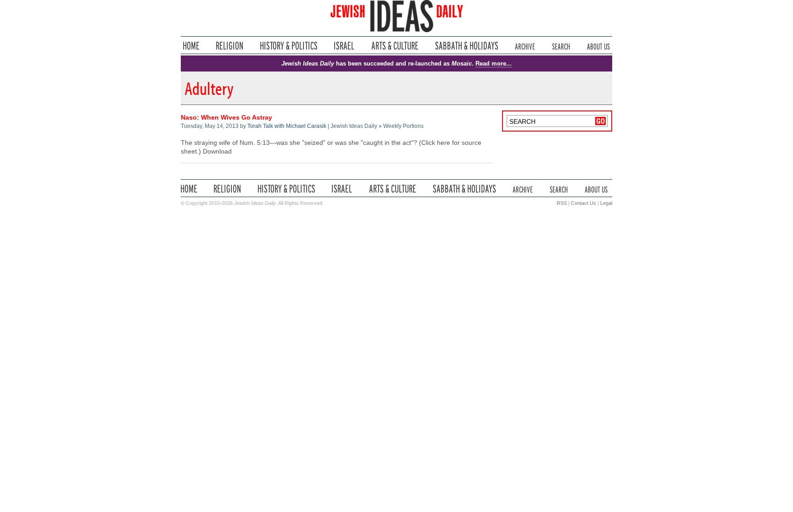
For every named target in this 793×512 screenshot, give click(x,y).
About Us (598, 46)
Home (191, 46)
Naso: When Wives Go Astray (226, 117)
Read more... (493, 63)
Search (561, 46)
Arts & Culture (394, 46)
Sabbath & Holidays (466, 46)
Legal (606, 203)
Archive (525, 46)
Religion (229, 46)
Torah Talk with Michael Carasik (286, 126)
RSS (562, 203)
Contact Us (583, 203)
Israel (344, 46)
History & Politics (288, 46)
